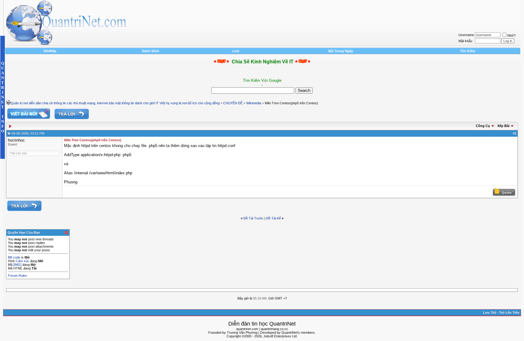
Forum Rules (17, 275)
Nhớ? (511, 35)
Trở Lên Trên (509, 312)
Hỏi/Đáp (50, 51)
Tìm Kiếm (467, 51)
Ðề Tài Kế (273, 218)
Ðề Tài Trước (254, 218)
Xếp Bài (503, 126)
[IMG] (17, 264)
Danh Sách (150, 51)
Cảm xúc (22, 261)
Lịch (235, 51)
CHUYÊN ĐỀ (233, 103)
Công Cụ (483, 126)
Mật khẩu (465, 41)
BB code (14, 257)
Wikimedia (253, 103)
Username (466, 35)
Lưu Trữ (489, 312)
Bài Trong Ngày (340, 51)
